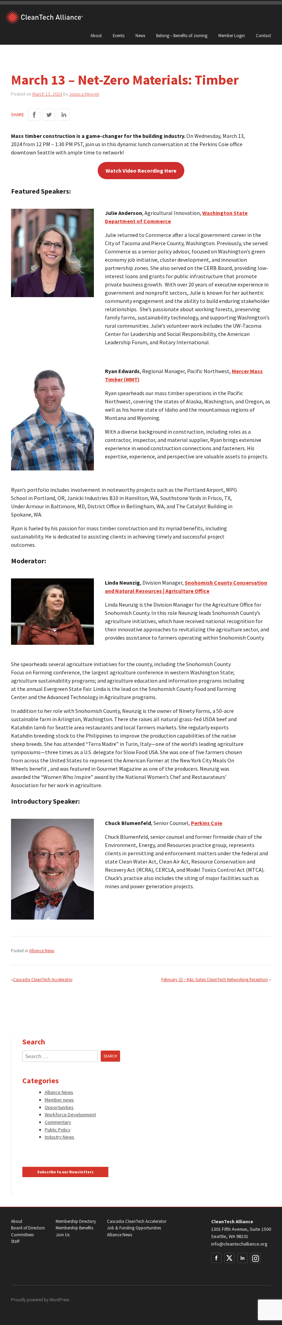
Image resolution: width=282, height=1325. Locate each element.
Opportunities (59, 1107)
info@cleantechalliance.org (239, 1244)
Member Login (231, 35)
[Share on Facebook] (34, 115)
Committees (22, 1235)
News (140, 35)
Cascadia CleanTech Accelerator (43, 979)
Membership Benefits (74, 1228)
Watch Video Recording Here (141, 170)
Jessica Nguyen (84, 94)
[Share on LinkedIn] (64, 115)
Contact (263, 35)
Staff (15, 1241)
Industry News (59, 1137)
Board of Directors (28, 1228)
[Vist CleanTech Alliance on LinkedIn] (242, 1258)
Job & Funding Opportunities (134, 1228)
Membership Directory (76, 1221)
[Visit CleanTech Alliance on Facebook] (216, 1258)
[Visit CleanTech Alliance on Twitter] (229, 1258)
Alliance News (41, 950)
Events (118, 35)
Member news (59, 1100)
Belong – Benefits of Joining (181, 35)
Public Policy (57, 1130)
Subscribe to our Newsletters (65, 1172)
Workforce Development (70, 1114)
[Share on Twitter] (49, 115)
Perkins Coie (206, 822)
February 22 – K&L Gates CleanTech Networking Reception (214, 979)
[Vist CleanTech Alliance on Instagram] (255, 1258)
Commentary (58, 1122)
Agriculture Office (187, 590)
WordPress (59, 1300)
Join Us (62, 1235)
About (96, 35)
